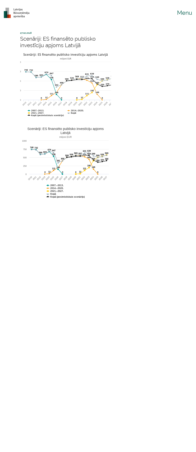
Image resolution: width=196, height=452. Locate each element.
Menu (184, 12)
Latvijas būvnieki (18, 13)
